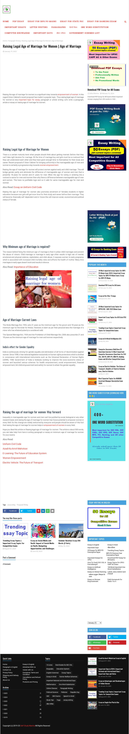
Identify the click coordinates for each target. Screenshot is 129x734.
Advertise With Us (29, 667)
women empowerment (49, 165)
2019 (22, 717)
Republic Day (74, 692)
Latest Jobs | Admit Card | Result (117, 573)
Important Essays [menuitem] (15, 27)
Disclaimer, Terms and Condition (31, 673)
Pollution (64, 692)
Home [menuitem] (6, 21)
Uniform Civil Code (12, 444)
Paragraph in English (10, 667)
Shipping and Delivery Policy (11, 676)
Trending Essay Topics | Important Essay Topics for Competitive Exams (13, 543)
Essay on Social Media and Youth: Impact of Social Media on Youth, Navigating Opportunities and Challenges (42, 544)
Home (5, 41)
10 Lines (49, 665)
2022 (22, 705)
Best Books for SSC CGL (64, 665)
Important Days (93, 547)
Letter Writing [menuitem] (39, 27)
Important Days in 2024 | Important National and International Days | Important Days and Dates (111, 671)
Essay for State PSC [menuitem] (72, 21)
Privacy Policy (7, 673)
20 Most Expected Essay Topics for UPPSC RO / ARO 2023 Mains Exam (110, 307)
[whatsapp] (97, 642)
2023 (22, 701)
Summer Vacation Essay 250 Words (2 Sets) (69, 541)
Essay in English (93, 545)
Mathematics (51, 684)
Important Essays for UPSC (95, 559)
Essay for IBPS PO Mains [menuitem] (42, 21)
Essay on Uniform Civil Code (28, 187)
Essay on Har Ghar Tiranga (107, 296)
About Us (6, 680)
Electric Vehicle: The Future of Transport (23, 462)
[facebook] (97, 637)
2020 (22, 713)
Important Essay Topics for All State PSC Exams (112, 318)
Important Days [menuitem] (43, 33)
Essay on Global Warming (97, 572)
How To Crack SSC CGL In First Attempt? (97, 563)
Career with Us (28, 670)
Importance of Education (26, 267)
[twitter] (117, 637)
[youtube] (97, 648)
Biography (49, 669)
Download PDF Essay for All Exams (104, 89)
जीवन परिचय (111, 547)
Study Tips (50, 700)
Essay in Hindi (113, 545)
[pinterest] (117, 642)
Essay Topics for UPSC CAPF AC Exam (116, 563)
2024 (22, 697)
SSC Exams (56, 696)
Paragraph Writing (14, 41)
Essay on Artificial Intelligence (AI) (110, 338)
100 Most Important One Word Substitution (116, 568)
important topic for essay (29, 100)
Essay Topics (66, 673)
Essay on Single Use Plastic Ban (109, 702)
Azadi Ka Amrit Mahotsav (15, 448)
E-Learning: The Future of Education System (25, 453)
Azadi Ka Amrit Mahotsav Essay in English (112, 658)
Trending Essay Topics (116, 550)
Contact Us (7, 670)
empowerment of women (68, 95)
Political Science (52, 692)
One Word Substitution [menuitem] (95, 27)
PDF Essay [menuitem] (18, 21)
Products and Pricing (30, 682)
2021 (22, 709)
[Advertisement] (43, 73)
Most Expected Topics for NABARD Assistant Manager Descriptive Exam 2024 (111, 381)
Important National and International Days (60, 680)
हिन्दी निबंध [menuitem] (73, 27)
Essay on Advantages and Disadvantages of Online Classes (112, 682)
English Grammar (52, 673)
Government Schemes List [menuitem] (84, 33)
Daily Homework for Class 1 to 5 (115, 580)
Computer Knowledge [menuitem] (17, 33)
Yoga (58, 700)
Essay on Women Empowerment (94, 580)
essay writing (11, 505)
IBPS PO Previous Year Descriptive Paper (114, 554)
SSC (47, 696)
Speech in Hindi (68, 696)
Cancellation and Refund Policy (31, 678)
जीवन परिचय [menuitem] (61, 33)
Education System (63, 669)
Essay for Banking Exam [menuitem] (102, 21)
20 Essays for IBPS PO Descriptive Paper (95, 551)
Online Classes (51, 688)
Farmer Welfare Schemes (68, 677)
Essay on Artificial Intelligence (94, 568)
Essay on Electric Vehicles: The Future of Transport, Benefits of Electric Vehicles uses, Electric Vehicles (112, 369)
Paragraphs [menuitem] (58, 27)
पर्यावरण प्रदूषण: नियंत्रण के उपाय (97, 576)
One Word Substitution (67, 684)
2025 (22, 693)
